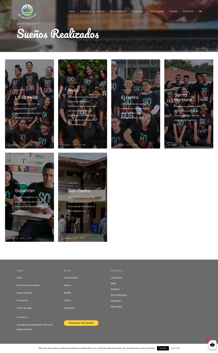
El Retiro (115, 289)
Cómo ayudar (156, 11)
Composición (71, 278)
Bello (113, 283)
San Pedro (116, 306)
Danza (67, 285)
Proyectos (137, 11)
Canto (67, 300)
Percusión (69, 308)
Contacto (188, 11)
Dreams (14, 145)
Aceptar (163, 348)
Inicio (72, 11)
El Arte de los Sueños (92, 11)
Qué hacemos (118, 11)
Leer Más (175, 348)
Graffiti (67, 293)
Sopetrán (116, 301)
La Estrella (116, 278)
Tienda (173, 11)
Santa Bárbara (119, 295)
